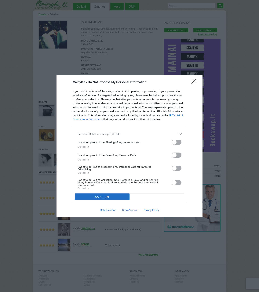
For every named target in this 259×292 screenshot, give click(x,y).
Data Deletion (108, 209)
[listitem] (129, 134)
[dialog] (129, 146)
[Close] (195, 82)
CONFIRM (102, 196)
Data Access (129, 209)
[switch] (176, 142)
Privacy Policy (151, 209)
